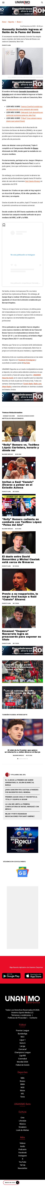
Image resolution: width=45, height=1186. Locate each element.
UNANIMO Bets (22, 1104)
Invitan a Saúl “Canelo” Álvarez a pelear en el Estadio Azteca (18, 485)
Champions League (23, 1052)
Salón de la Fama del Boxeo (26, 416)
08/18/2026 (18, 528)
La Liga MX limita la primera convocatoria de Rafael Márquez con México (22, 806)
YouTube (22, 1162)
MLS (22, 1037)
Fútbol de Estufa (22, 1065)
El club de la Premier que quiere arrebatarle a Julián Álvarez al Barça (22, 751)
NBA (22, 1078)
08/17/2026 (16, 603)
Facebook (23, 1152)
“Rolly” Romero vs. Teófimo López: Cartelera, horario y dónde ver (20, 447)
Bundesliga (22, 1034)
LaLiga (22, 1046)
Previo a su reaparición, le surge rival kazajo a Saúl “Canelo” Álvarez (20, 596)
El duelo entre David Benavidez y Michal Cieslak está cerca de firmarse (21, 559)
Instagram (22, 1156)
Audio (22, 1146)
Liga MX (22, 1055)
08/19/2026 (16, 491)
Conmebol (22, 1059)
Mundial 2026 (22, 1062)
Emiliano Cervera (10, 673)
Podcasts (22, 1149)
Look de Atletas (22, 1130)
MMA (22, 1084)
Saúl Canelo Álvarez (32, 181)
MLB (22, 1087)
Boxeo (19, 22)
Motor (22, 1090)
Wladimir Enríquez (7, 454)
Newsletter (22, 1168)
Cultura (22, 1112)
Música (22, 1124)
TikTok (22, 1165)
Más (22, 1137)
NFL (22, 1094)
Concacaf (23, 1049)
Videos (22, 1143)
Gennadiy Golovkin (9, 416)
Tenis (22, 1097)
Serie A (22, 1043)
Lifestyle (22, 1121)
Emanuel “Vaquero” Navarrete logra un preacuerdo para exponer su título (21, 635)
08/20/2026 (18, 454)
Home (4, 22)
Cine (22, 1118)
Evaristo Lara (6, 45)
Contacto (33, 1018)
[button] (17, 758)
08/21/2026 (29, 755)
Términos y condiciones (21, 1015)
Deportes (11, 22)
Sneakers (22, 1127)
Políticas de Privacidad (17, 1018)
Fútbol (22, 1024)
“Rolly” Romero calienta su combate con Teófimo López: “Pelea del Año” (22, 522)
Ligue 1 (23, 1040)
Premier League (22, 1030)
